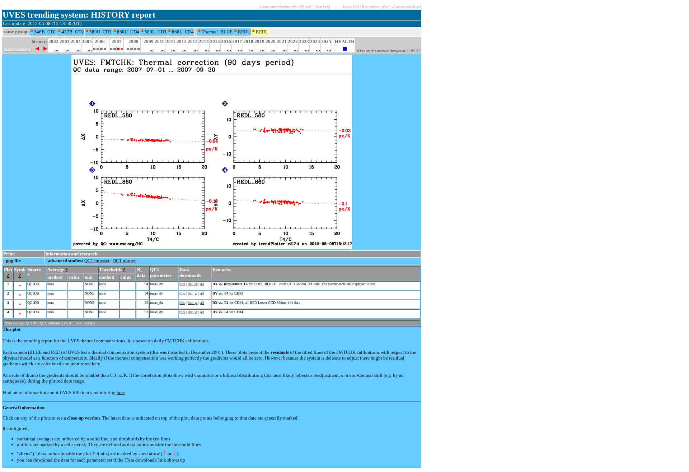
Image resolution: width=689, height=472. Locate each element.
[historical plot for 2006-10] (105, 48)
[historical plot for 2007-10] (122, 48)
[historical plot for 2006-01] (94, 48)
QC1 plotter (124, 260)
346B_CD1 (45, 31)
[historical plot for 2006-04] (98, 48)
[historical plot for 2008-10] (138, 48)
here (121, 392)
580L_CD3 (156, 31)
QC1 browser (96, 260)
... (56, 49)
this (182, 284)
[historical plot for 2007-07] (118, 48)
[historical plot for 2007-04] (114, 48)
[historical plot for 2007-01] (111, 48)
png (9, 260)
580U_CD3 (100, 31)
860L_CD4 (183, 31)
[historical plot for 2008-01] (128, 48)
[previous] (37, 49)
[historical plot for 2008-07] (135, 48)
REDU (244, 31)
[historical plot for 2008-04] (131, 48)
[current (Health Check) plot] (345, 49)
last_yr (192, 284)
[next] (45, 49)
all (202, 284)
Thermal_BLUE (217, 31)
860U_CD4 (128, 31)
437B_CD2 (73, 31)
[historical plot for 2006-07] (101, 48)
